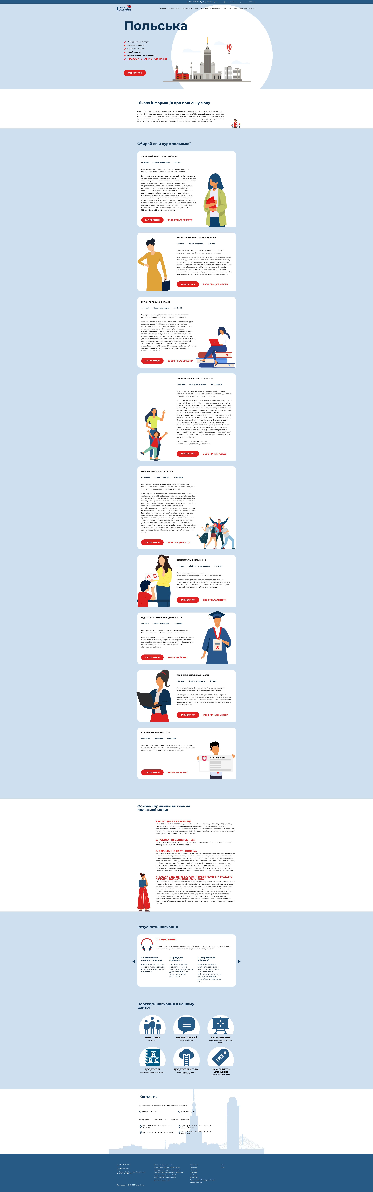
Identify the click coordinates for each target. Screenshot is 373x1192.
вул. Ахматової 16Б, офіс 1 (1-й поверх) (156, 1126)
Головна (163, 8)
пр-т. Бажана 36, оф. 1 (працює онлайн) (196, 1132)
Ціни (241, 8)
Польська (193, 1170)
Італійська (193, 1175)
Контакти (248, 8)
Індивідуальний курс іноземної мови (167, 1170)
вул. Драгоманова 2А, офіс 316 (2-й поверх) (196, 1126)
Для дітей (227, 8)
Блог (235, 8)
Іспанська (193, 1172)
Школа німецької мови (162, 1180)
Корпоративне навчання (163, 1165)
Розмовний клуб (196, 1182)
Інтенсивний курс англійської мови (167, 1167)
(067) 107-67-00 (194, 2)
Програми (186, 8)
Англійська (194, 1165)
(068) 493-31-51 (207, 2)
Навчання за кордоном (210, 8)
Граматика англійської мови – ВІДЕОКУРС (169, 1172)
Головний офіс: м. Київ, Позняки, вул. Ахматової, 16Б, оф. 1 (236, 2)
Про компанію (173, 8)
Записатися (134, 73)
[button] (133, 961)
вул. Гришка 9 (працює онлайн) (158, 1132)
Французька (194, 1177)
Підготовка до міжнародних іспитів (202, 1180)
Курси (195, 8)
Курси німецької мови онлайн (165, 1177)
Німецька (193, 1167)
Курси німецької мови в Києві (165, 1175)
